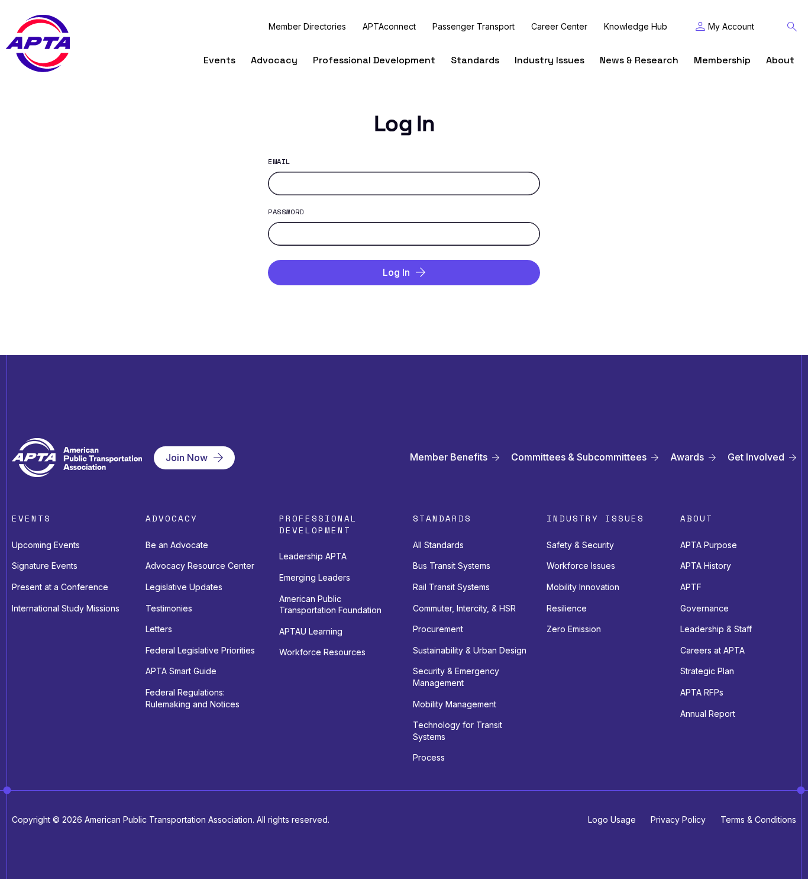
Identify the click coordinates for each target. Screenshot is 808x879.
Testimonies (169, 608)
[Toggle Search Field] (792, 27)
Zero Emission (574, 629)
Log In (396, 272)
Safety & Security (580, 545)
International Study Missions (65, 608)
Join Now (187, 457)
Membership (722, 60)
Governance (704, 608)
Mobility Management (454, 704)
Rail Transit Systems (451, 587)
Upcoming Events (46, 545)
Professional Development (374, 60)
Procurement (438, 629)
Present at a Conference (60, 587)
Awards (687, 457)
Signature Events (44, 566)
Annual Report (707, 714)
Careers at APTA (712, 650)
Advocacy (274, 60)
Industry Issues (549, 60)
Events (219, 60)
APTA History (705, 566)
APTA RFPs (701, 692)
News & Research (639, 60)
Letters (159, 629)
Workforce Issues (581, 566)
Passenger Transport (473, 26)
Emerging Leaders (314, 577)
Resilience (567, 608)
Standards (475, 60)
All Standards (438, 545)
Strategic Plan (707, 671)
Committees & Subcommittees (579, 457)
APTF (691, 587)
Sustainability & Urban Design (469, 650)
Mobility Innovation (583, 587)
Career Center (559, 26)
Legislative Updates (184, 587)
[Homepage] (38, 43)
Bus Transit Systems (451, 566)
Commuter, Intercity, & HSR (464, 608)
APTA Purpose (708, 545)
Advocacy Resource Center (200, 566)
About (780, 60)
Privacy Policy (678, 819)
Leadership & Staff (716, 629)
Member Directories (307, 26)
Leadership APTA (313, 556)
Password (286, 212)
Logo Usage (612, 819)
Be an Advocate (177, 545)
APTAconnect (389, 26)
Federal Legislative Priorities (200, 650)
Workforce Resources (322, 652)
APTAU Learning (310, 631)
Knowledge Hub (635, 26)
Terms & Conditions (758, 819)
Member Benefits (448, 457)
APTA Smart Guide (181, 671)
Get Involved (756, 457)
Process (429, 757)
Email (279, 161)
